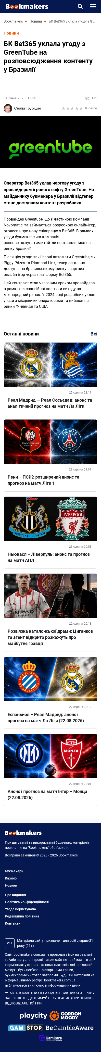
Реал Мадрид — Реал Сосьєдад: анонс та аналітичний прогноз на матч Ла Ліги (50, 403)
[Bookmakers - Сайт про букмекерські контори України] (24, 6)
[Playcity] (33, 1016)
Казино (11, 878)
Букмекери (14, 871)
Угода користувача (20, 909)
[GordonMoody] (65, 1016)
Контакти (12, 923)
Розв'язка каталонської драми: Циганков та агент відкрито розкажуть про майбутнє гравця (50, 637)
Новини (11, 33)
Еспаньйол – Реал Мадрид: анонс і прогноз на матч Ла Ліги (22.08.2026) (46, 717)
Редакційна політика (22, 916)
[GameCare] (50, 1039)
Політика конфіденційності (27, 902)
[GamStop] (25, 1028)
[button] (80, 6)
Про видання (15, 895)
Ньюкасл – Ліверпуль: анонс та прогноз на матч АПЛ (49, 557)
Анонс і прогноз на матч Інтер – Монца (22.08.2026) (47, 794)
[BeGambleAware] (70, 1028)
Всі (93, 334)
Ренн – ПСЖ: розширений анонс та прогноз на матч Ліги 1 (43, 480)
